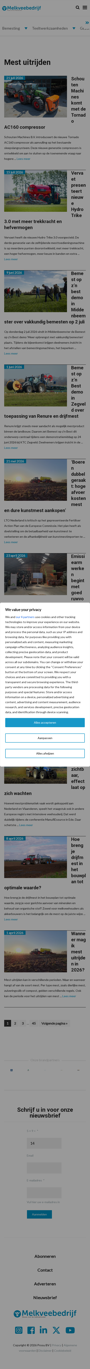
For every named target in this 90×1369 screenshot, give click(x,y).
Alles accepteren (45, 722)
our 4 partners (25, 617)
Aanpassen (45, 738)
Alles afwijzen (45, 753)
